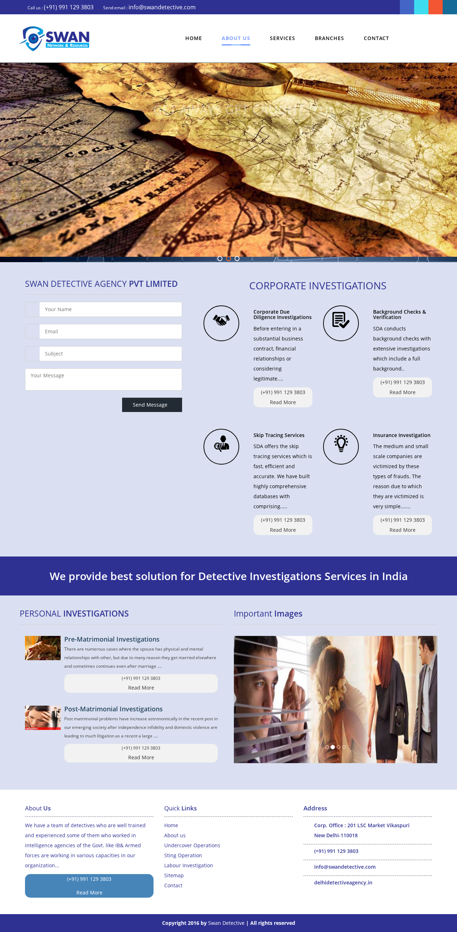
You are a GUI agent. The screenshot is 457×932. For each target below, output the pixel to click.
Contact (376, 38)
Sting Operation (183, 855)
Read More (283, 402)
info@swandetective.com (162, 7)
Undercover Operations (192, 845)
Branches (329, 38)
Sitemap (174, 875)
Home (193, 38)
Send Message (152, 404)
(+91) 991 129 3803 (69, 7)
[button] (249, 699)
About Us (236, 38)
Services (282, 38)
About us (175, 835)
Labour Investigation (188, 865)
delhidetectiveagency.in (343, 882)
